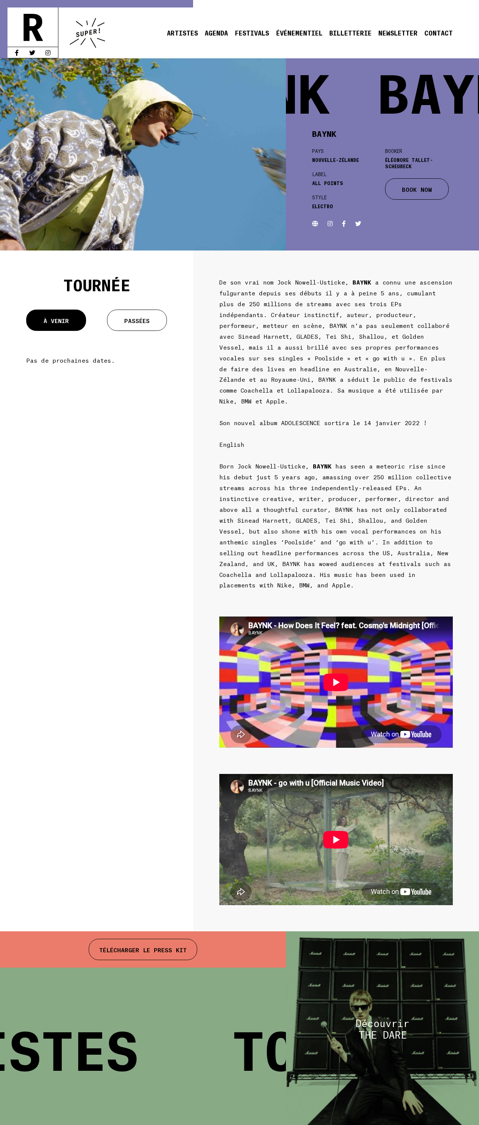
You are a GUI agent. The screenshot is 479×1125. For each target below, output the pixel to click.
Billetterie (350, 32)
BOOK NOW (417, 189)
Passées (137, 320)
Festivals (252, 32)
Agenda (216, 32)
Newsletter (398, 32)
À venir (56, 320)
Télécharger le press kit (143, 949)
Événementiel (299, 32)
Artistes (182, 32)
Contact (438, 32)
